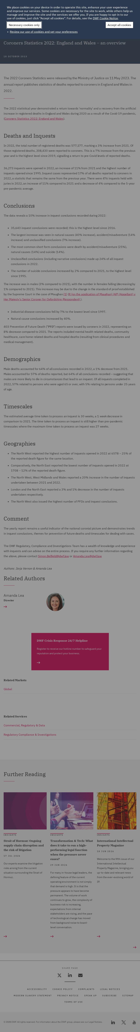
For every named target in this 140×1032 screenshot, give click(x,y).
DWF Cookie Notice (105, 18)
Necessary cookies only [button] (24, 25)
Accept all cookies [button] (119, 25)
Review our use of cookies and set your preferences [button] (44, 32)
